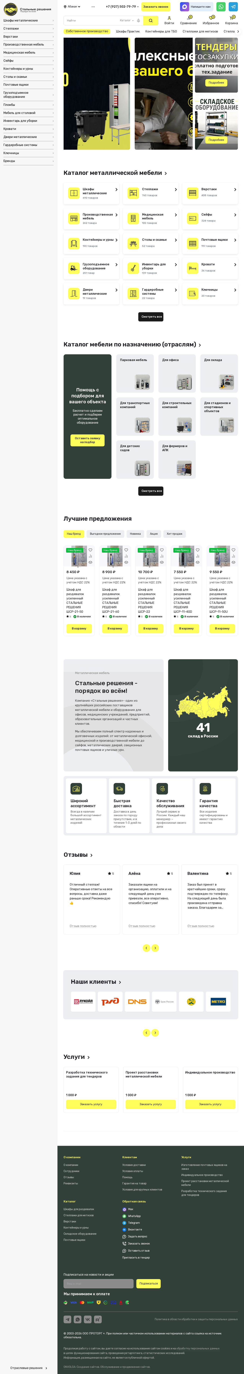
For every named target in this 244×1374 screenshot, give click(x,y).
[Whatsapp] (221, 6)
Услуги (186, 1157)
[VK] (88, 1319)
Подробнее (216, 82)
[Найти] (150, 20)
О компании (72, 1157)
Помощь (127, 1177)
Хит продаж (174, 533)
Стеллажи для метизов (79, 1215)
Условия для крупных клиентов (142, 1189)
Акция (154, 533)
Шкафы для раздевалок (79, 1209)
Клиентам (129, 1157)
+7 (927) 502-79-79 (121, 6)
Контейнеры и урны (76, 1227)
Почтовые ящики (74, 1240)
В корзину (79, 628)
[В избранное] (90, 550)
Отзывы (69, 1177)
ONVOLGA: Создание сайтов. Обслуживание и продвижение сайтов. (107, 1367)
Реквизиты (71, 1183)
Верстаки (70, 1221)
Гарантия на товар (134, 1183)
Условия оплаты (132, 1171)
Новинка (135, 533)
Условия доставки (134, 1165)
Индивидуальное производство (210, 1072)
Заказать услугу (91, 1104)
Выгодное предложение (105, 533)
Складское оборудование (80, 1233)
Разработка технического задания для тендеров (87, 1074)
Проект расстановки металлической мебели (144, 1074)
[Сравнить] (90, 556)
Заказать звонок (155, 6)
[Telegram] (233, 6)
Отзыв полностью (83, 926)
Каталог (70, 1201)
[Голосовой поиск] (138, 20)
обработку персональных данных (198, 1348)
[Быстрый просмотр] (90, 562)
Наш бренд (74, 533)
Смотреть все (152, 316)
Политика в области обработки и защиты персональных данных (196, 1319)
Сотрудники (71, 1171)
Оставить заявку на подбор (87, 440)
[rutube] (98, 1319)
